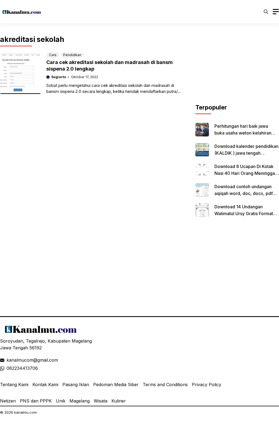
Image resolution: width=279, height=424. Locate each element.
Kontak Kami (45, 384)
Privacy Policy (206, 384)
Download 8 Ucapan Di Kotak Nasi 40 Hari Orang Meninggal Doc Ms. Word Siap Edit (245, 173)
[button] (266, 12)
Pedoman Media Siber (116, 384)
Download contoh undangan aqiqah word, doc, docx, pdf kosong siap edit (243, 193)
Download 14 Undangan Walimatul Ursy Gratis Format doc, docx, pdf (243, 213)
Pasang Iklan (75, 384)
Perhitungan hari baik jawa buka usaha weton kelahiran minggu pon (242, 132)
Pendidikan (72, 55)
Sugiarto (58, 77)
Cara (52, 55)
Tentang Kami (14, 384)
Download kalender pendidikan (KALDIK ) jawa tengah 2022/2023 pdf (246, 153)
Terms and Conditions (165, 384)
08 (9, 368)
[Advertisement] (237, 69)
